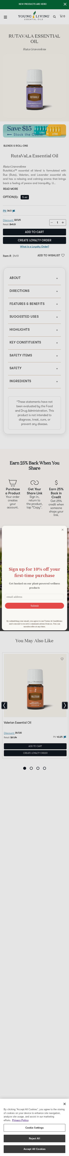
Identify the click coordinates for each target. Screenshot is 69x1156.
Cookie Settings (34, 1127)
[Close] (65, 1104)
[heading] (34, 572)
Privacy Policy (20, 1120)
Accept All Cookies (34, 1149)
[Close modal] (63, 530)
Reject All (34, 1138)
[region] (34, 1127)
